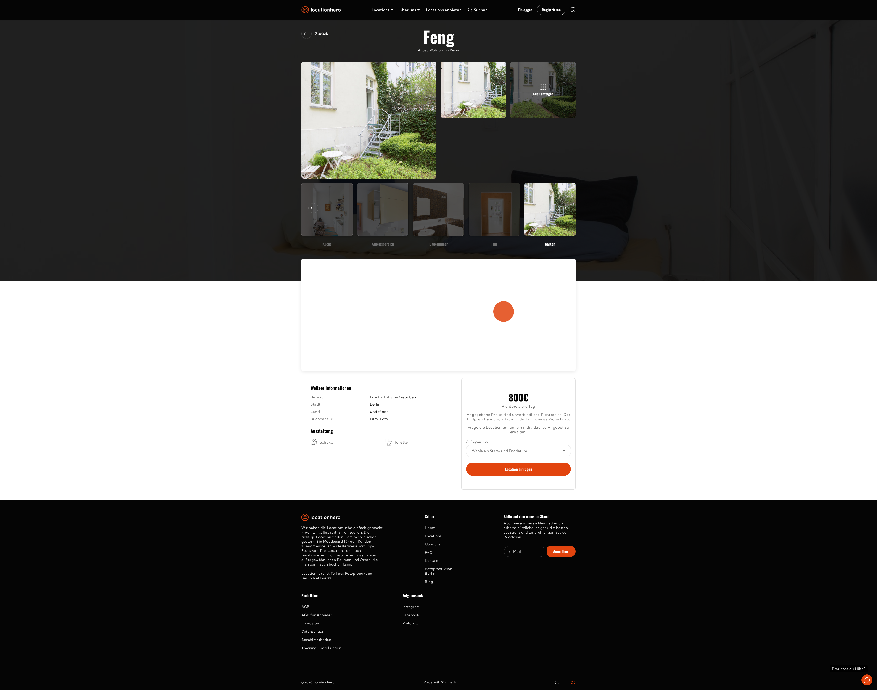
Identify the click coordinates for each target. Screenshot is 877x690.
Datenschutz (312, 631)
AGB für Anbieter (316, 615)
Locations (433, 536)
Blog (429, 581)
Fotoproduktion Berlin (438, 571)
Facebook (411, 615)
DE (573, 682)
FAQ (429, 552)
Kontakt (432, 560)
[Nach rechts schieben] (564, 208)
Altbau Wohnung (431, 50)
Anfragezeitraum (478, 441)
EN (556, 682)
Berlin (454, 50)
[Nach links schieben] (313, 208)
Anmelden (560, 551)
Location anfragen (518, 469)
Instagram (411, 607)
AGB (305, 607)
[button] (382, 10)
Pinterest (410, 623)
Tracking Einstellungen (321, 648)
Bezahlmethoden (316, 639)
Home (430, 528)
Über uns (433, 544)
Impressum (310, 623)
